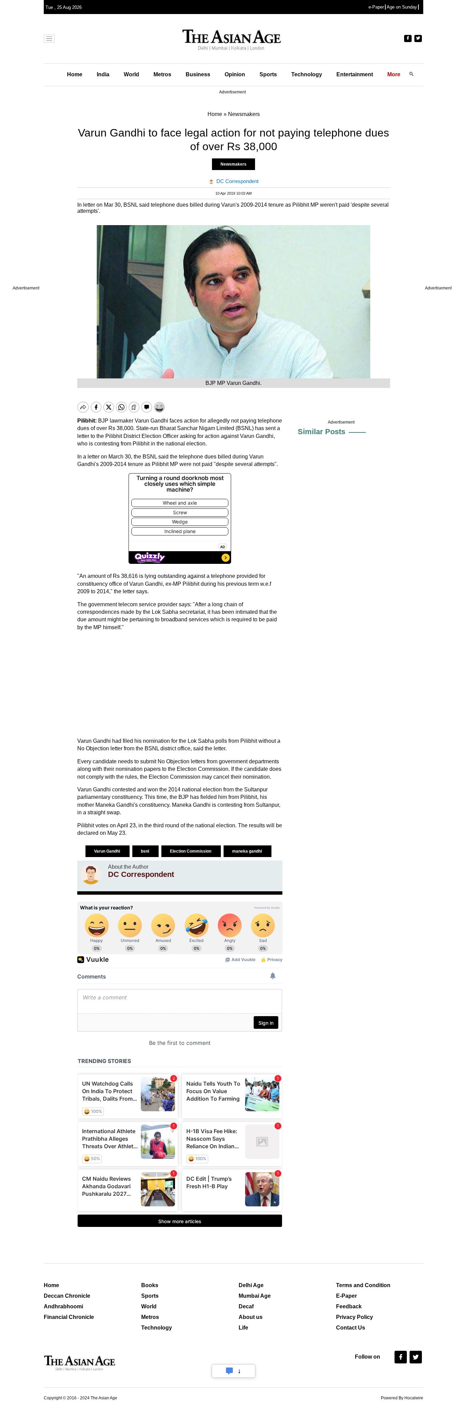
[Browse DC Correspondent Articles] (91, 874)
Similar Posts (321, 431)
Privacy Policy (354, 1317)
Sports (268, 74)
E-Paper (346, 1296)
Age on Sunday (402, 7)
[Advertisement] (179, 684)
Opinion (235, 74)
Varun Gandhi (107, 851)
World (131, 74)
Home (74, 74)
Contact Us (350, 1328)
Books (149, 1285)
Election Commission (191, 851)
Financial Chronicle (69, 1317)
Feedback (349, 1306)
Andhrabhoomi (63, 1306)
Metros (162, 74)
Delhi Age (251, 1285)
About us (251, 1317)
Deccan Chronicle (67, 1296)
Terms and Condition (363, 1285)
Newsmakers (233, 164)
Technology (306, 74)
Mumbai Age (255, 1296)
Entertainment (354, 74)
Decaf (246, 1306)
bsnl (145, 851)
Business (198, 74)
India (103, 74)
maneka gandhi (247, 851)
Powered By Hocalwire (402, 1398)
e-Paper (376, 7)
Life (243, 1328)
